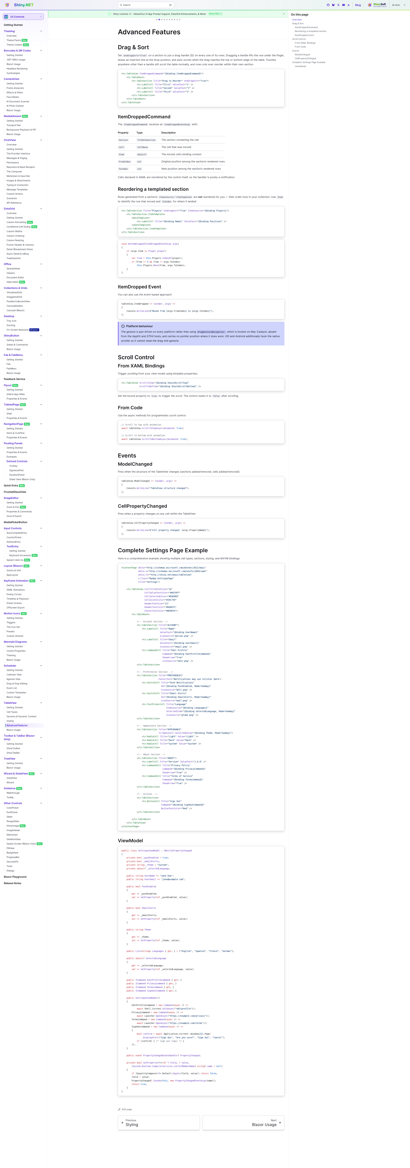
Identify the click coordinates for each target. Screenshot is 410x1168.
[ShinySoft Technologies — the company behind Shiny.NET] (376, 4)
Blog (358, 5)
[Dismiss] (284, 14)
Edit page (127, 1109)
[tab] (156, 19)
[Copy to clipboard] (280, 73)
